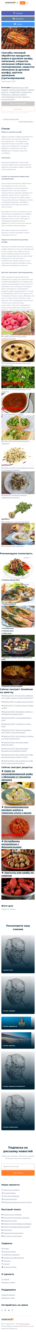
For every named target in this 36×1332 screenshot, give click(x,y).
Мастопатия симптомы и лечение (16, 1218)
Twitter (19, 24)
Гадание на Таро (9, 1267)
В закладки (18, 109)
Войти (22, 3)
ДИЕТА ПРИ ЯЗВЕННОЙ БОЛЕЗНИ (16, 1227)
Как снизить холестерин (12, 1236)
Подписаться (18, 1173)
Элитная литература (11, 1196)
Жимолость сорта (10, 1221)
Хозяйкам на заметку (11, 1255)
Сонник (6, 1264)
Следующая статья (25, 121)
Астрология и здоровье (12, 1214)
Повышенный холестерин (13, 1233)
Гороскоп (7, 1261)
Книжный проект (10, 1199)
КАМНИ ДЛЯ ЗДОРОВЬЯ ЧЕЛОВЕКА (17, 1224)
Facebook (19, 13)
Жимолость (7, 1230)
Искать (6, 1248)
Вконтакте (19, 19)
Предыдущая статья (11, 119)
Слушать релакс (9, 1193)
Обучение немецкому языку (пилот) (17, 1202)
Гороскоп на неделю (11, 1190)
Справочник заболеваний (13, 1258)
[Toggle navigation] (27, 3)
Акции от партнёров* (18, 103)
